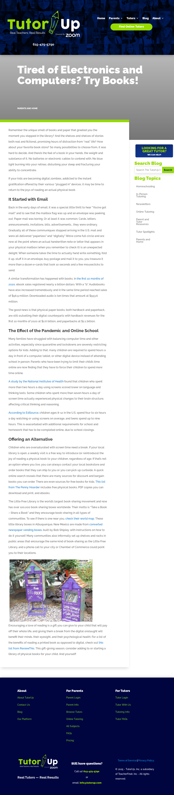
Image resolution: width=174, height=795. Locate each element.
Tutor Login (121, 697)
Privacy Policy (146, 760)
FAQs (69, 733)
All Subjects (73, 726)
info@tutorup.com (90, 782)
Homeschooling (145, 186)
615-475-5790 (91, 771)
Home (101, 18)
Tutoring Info (122, 712)
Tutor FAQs (121, 719)
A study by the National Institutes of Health (36, 381)
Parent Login (73, 697)
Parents (114, 18)
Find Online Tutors (131, 26)
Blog (145, 18)
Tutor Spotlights (145, 232)
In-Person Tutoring (141, 195)
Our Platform (24, 719)
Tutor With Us (123, 704)
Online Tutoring (145, 212)
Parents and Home (27, 108)
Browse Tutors (74, 712)
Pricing (70, 740)
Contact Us (23, 704)
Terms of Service (127, 760)
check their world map (79, 518)
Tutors (131, 18)
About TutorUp (25, 697)
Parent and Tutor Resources (142, 222)
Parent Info (72, 704)
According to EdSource (23, 412)
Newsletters (143, 204)
